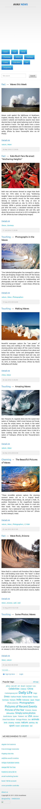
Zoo (29, 719)
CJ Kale (27, 524)
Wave (9, 144)
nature (3, 144)
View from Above (8, 719)
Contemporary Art (11, 693)
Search (32, 76)
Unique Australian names (10, 763)
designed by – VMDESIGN (10, 799)
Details (4, 140)
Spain (15, 716)
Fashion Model (16, 697)
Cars (34, 686)
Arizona (9, 603)
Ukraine (36, 716)
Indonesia (25, 700)
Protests (28, 710)
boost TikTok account (8, 781)
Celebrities (14, 688)
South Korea (7, 716)
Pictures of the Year (14, 710)
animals (35, 719)
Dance (3, 225)
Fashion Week (27, 697)
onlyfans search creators (10, 758)
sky (37, 722)
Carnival (29, 686)
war (31, 726)
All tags (35, 682)
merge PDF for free (8, 767)
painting (32, 722)
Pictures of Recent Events (21, 706)
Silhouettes (10, 713)
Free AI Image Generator (10, 749)
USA (30, 716)
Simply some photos (25, 713)
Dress (7, 696)
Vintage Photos (21, 719)
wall (14, 603)
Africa (8, 686)
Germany (10, 225)
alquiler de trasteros (8, 744)
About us (4, 792)
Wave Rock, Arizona (19, 536)
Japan (32, 700)
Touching (6, 237)
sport (12, 725)
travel (18, 726)
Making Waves (22, 308)
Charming (6, 459)
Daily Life (25, 692)
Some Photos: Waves (25, 614)
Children (23, 689)
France (35, 697)
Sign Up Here (10, 674)
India (18, 699)
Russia (34, 710)
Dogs (35, 693)
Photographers (18, 297)
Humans (12, 700)
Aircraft (14, 686)
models (17, 722)
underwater (25, 726)
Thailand (21, 716)
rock (18, 603)
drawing (11, 722)
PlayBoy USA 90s (7, 753)
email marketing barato (9, 776)
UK (26, 716)
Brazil (23, 686)
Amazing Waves (23, 386)
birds (5, 722)
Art (19, 686)
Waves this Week (18, 84)
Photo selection (12, 703)
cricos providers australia (10, 785)
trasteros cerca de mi (8, 772)
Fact (3, 84)
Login (21, 674)
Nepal (37, 700)
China (3, 375)
